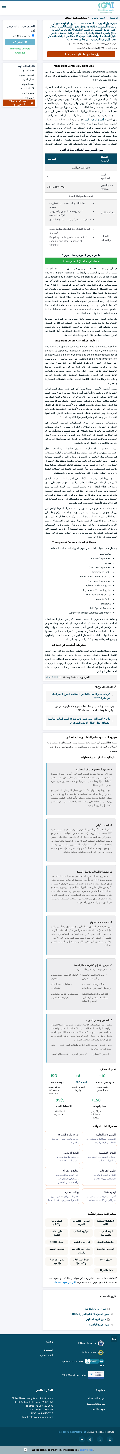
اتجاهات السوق (27, 75)
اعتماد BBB (81, 1082)
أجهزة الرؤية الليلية (94, 119)
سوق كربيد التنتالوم (96, 1319)
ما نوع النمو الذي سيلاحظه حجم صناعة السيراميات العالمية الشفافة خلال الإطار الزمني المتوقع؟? (79, 720)
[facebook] (90, 1439)
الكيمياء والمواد (98, 17)
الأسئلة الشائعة (27, 88)
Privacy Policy (86, 1449)
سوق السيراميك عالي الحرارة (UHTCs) (89, 1314)
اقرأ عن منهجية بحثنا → (64, 1282)
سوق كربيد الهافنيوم (99, 1324)
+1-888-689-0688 (44, 1405)
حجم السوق (28, 70)
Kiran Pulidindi (53, 677)
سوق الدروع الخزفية (95, 1308)
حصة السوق (28, 84)
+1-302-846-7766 (44, 1409)
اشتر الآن (17, 42)
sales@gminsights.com (41, 1417)
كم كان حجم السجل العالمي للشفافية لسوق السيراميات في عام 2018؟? (80, 696)
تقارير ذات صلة (27, 97)
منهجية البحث (28, 93)
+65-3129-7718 (45, 1413)
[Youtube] (82, 1439)
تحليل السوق (28, 79)
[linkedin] (110, 1439)
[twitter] (100, 1439)
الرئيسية (114, 17)
